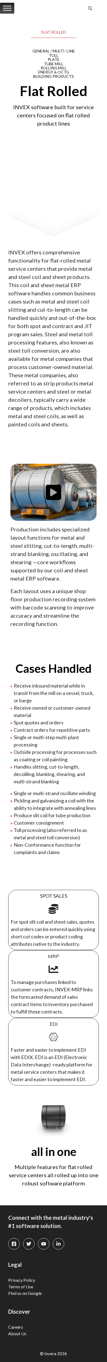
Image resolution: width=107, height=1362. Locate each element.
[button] (90, 8)
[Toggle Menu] (7, 8)
